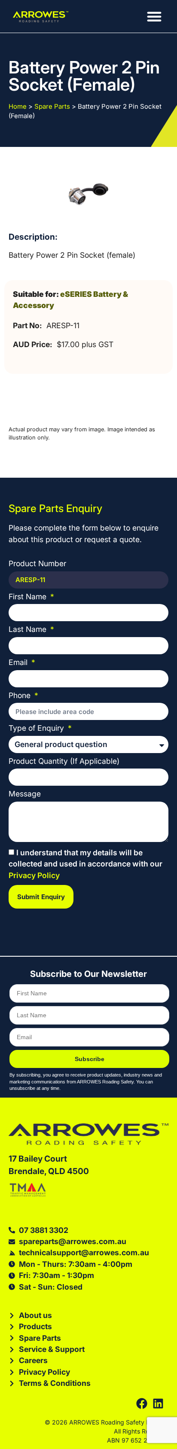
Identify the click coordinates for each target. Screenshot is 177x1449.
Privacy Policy (34, 875)
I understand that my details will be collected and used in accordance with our (85, 864)
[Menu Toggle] (154, 16)
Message (25, 794)
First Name (29, 597)
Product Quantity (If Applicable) (64, 761)
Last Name (29, 629)
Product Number (37, 564)
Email (19, 663)
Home (18, 106)
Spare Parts (52, 106)
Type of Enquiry (37, 728)
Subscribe (89, 1058)
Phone (21, 696)
